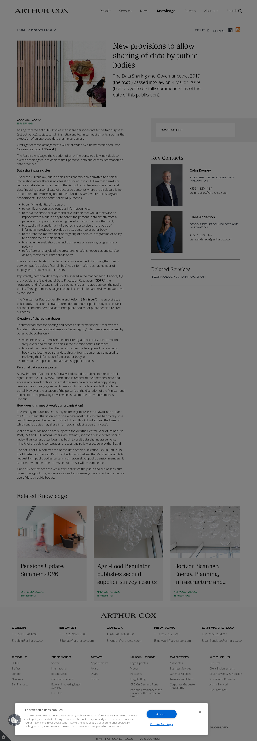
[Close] (200, 712)
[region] (111, 719)
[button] (14, 720)
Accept (161, 714)
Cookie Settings (161, 724)
